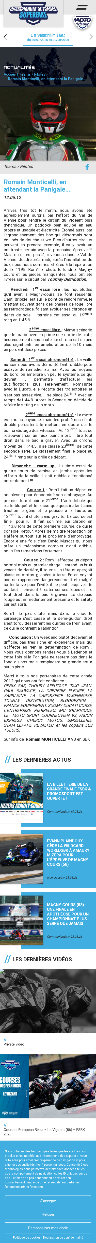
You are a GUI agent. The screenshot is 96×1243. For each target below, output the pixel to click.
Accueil (10, 74)
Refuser (48, 1214)
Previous (5, 37)
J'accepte (48, 1201)
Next (91, 37)
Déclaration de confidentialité (63, 1237)
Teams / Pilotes (32, 74)
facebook (87, 167)
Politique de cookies (27, 1237)
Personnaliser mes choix (48, 1228)
